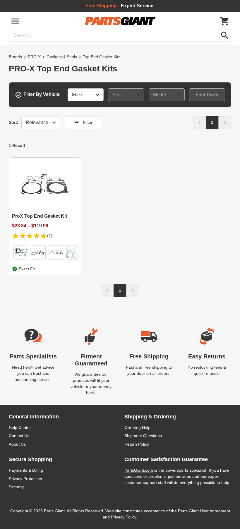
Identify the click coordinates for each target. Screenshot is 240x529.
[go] (224, 35)
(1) (49, 235)
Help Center (20, 427)
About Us (17, 444)
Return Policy (136, 444)
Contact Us (19, 435)
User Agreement (215, 511)
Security (16, 487)
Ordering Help (137, 427)
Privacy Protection (25, 478)
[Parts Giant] (120, 21)
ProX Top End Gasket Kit (39, 216)
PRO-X (34, 56)
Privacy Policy (123, 517)
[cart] (224, 21)
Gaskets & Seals (62, 56)
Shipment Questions (143, 435)
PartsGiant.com (138, 470)
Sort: (13, 122)
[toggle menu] (15, 21)
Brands (15, 56)
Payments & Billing (26, 470)
